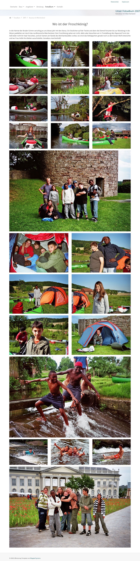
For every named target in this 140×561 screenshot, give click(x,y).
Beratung (40, 7)
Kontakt (60, 7)
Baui (21, 7)
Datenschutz (115, 2)
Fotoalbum (49, 7)
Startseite (13, 7)
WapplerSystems (35, 558)
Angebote (29, 7)
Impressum (125, 2)
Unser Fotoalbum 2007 (128, 11)
